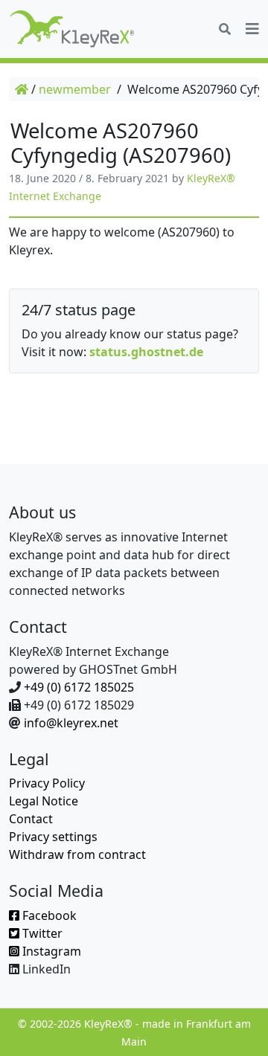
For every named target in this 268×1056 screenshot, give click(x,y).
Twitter (41, 933)
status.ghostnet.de (146, 352)
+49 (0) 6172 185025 (79, 687)
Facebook (48, 915)
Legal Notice (43, 801)
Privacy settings (53, 836)
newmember (75, 89)
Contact (31, 819)
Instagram (50, 951)
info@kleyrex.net (71, 723)
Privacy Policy (47, 783)
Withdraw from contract (77, 854)
